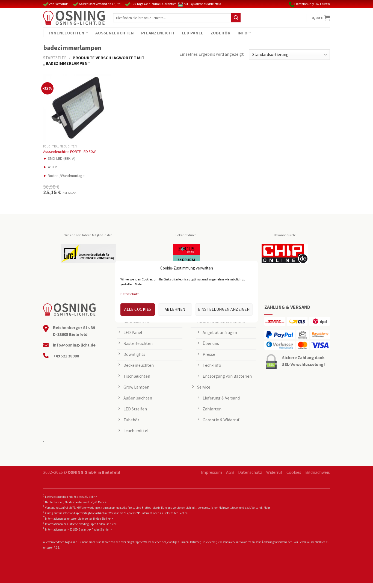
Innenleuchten (67, 32)
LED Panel (192, 32)
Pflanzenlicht (158, 32)
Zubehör (220, 32)
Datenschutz (129, 294)
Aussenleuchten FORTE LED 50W (69, 151)
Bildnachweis (317, 472)
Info (242, 32)
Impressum (211, 472)
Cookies (293, 472)
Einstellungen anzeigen (224, 309)
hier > (109, 518)
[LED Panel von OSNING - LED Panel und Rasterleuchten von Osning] (74, 18)
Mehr (267, 508)
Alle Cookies (137, 309)
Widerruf (274, 472)
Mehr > (92, 497)
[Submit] (236, 17)
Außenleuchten (114, 32)
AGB (230, 472)
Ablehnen (175, 309)
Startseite (55, 57)
